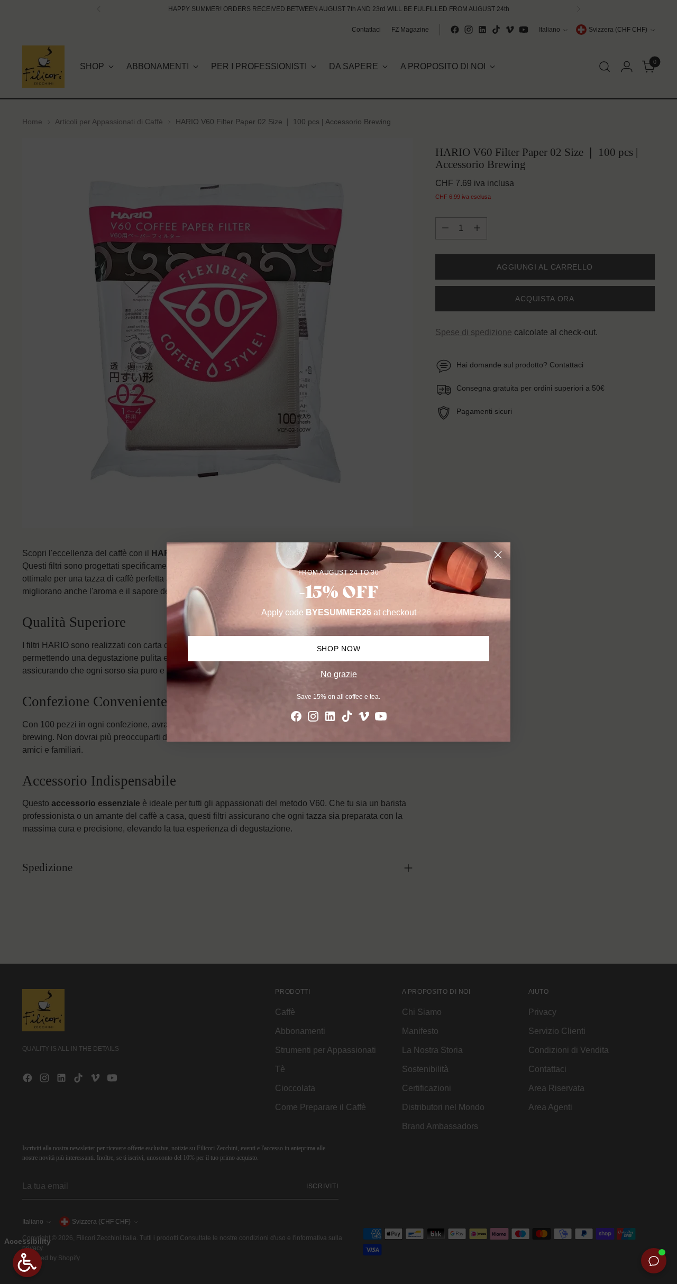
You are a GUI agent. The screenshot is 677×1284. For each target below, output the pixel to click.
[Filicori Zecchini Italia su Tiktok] (347, 718)
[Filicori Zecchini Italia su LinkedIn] (330, 718)
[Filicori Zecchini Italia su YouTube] (380, 718)
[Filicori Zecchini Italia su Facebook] (296, 718)
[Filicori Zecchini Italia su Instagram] (313, 718)
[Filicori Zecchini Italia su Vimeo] (364, 718)
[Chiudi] (498, 555)
